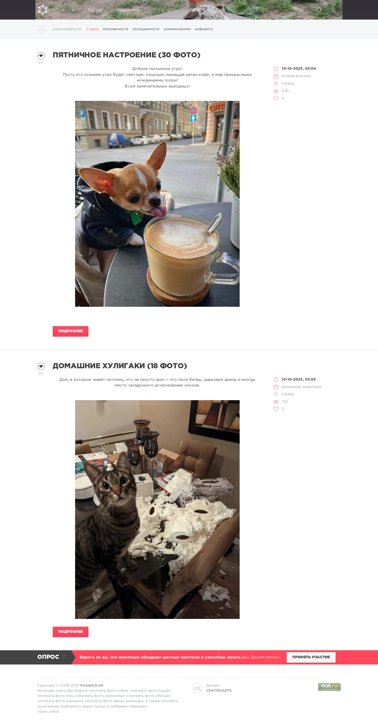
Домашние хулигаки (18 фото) (120, 366)
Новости (65, 9)
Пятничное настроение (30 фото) (126, 55)
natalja (288, 83)
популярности (115, 29)
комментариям (177, 29)
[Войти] (333, 10)
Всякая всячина (296, 76)
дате (94, 29)
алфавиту (204, 29)
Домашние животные (301, 387)
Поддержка (127, 9)
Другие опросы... (266, 657)
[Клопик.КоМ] (42, 10)
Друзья (95, 9)
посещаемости (145, 29)
